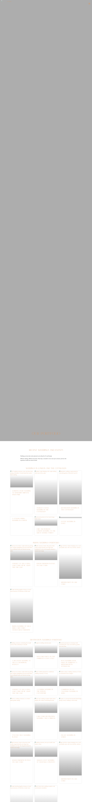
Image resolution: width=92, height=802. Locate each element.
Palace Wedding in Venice (68, 736)
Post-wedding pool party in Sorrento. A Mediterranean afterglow (69, 663)
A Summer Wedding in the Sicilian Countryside (45, 691)
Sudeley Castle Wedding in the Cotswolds (43, 509)
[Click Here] (89, 3)
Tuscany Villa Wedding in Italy (21, 736)
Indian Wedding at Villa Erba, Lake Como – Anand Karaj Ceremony (21, 628)
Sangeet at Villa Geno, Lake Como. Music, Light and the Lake (21, 565)
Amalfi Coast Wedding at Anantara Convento (46, 761)
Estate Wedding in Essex (68, 522)
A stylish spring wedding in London (19, 519)
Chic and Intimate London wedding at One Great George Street (46, 531)
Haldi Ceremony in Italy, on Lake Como (46, 564)
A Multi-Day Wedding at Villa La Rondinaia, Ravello (21, 662)
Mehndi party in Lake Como (69, 583)
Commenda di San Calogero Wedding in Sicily (69, 691)
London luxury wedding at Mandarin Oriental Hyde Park (21, 492)
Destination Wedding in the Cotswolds (70, 508)
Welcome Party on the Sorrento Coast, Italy (46, 657)
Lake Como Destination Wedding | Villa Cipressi (46, 717)
